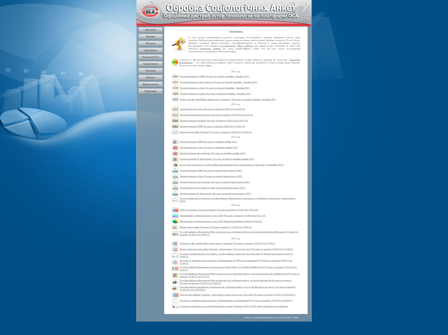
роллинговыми (227, 46)
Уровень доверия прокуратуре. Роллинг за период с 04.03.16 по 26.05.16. (216, 115)
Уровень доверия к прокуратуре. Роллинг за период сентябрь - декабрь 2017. (219, 82)
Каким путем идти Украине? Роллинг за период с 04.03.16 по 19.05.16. (216, 132)
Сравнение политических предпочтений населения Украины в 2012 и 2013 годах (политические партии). (234, 306)
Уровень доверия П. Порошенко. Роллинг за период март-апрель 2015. (215, 193)
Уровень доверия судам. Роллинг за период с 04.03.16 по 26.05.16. (213, 109)
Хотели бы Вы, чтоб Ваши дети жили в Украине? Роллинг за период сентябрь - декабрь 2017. (228, 99)
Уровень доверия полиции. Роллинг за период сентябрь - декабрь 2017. (215, 93)
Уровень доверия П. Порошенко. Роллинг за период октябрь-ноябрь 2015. (217, 159)
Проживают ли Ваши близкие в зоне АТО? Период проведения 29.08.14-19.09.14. (221, 221)
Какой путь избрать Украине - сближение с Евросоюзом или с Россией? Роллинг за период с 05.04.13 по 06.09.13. (237, 294)
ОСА (233, 51)
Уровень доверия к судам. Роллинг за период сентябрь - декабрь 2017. (215, 88)
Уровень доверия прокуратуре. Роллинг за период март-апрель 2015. (215, 182)
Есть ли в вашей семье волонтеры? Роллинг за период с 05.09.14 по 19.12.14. (219, 210)
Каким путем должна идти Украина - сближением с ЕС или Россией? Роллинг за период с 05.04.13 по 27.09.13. (236, 249)
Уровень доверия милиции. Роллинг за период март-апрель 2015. (213, 188)
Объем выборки (245, 46)
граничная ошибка (210, 48)
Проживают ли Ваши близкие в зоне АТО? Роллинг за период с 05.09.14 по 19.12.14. (222, 215)
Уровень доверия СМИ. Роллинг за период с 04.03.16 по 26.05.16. (212, 126)
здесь (208, 65)
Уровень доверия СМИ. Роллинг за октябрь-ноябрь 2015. (208, 141)
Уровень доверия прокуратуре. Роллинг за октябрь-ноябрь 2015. (213, 153)
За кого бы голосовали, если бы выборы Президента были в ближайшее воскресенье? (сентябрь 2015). (232, 164)
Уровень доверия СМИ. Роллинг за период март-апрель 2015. (211, 170)
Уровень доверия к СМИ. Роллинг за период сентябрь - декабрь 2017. (215, 76)
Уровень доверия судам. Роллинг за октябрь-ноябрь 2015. (209, 147)
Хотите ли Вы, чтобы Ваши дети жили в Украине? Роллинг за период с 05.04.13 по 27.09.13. (227, 243)
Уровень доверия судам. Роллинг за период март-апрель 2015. (211, 176)
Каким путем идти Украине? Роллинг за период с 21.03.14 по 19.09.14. (216, 227)
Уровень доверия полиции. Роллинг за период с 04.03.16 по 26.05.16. (214, 120)
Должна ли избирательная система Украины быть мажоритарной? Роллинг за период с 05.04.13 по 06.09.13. (236, 300)
